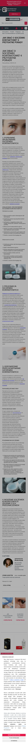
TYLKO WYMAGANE (14, 737)
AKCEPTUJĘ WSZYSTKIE (14, 735)
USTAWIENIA (14, 740)
